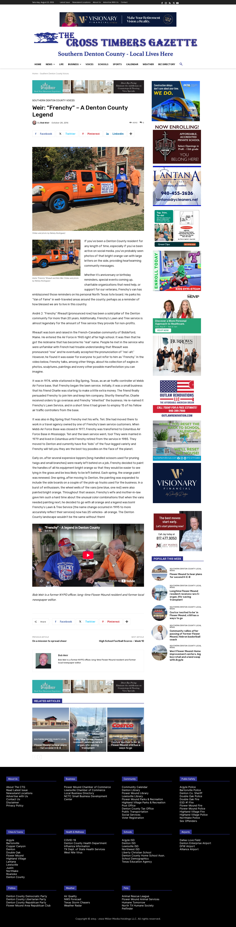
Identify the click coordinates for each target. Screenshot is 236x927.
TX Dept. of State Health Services (84, 849)
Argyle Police (188, 787)
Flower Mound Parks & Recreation (142, 799)
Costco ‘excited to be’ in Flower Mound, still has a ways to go (125, 745)
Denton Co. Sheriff (191, 793)
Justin (9, 867)
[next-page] (39, 757)
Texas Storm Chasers (77, 902)
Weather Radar (73, 905)
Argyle (10, 840)
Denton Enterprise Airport (195, 843)
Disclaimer (12, 802)
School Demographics (135, 858)
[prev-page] (34, 757)
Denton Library (131, 790)
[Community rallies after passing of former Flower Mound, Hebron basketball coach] (159, 632)
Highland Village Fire (192, 811)
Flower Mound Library (135, 793)
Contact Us (13, 799)
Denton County (15, 877)
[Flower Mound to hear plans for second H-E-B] (50, 730)
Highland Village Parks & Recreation (143, 802)
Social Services (131, 814)
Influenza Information (77, 846)
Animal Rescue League (135, 896)
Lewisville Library (132, 796)
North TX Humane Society (138, 905)
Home (35, 73)
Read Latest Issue (17, 790)
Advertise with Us (17, 796)
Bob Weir (44, 123)
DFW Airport (187, 846)
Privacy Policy (14, 805)
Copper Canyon (16, 846)
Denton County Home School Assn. (143, 855)
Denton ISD (129, 843)
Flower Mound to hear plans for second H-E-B (50, 746)
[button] (181, 64)
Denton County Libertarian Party (26, 899)
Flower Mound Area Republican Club (28, 905)
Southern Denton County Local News (50, 740)
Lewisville (12, 864)
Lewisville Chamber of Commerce (84, 790)
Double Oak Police (191, 796)
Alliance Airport (189, 849)
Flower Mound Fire (191, 805)
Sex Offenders (188, 821)
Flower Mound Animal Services (140, 899)
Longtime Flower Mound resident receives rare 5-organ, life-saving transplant (88, 743)
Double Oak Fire (189, 799)
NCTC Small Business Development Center (85, 798)
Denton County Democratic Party (26, 896)
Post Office (128, 805)
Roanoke (11, 874)
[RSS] (170, 2)
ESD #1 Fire (187, 802)
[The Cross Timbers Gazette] (118, 43)
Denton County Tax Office (138, 808)
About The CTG (15, 787)
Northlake (12, 871)
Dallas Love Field (190, 840)
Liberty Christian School (136, 852)
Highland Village (16, 858)
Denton (10, 849)
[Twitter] (173, 2)
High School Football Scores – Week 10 (121, 641)
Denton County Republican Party (26, 902)
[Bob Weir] (34, 123)
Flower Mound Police (192, 808)
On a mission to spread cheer (49, 641)
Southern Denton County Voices (54, 73)
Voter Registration (133, 817)
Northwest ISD (131, 849)
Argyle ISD (128, 840)
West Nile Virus (73, 852)
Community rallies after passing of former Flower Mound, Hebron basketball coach (185, 635)
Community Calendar (135, 787)
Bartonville (12, 843)
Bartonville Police (190, 790)
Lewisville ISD (130, 846)
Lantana (11, 861)
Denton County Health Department (85, 843)
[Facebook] (162, 2)
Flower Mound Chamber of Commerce (87, 787)
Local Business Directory (79, 793)
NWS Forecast (72, 899)
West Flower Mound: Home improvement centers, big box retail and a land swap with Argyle (185, 655)
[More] (130, 134)
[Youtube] (177, 2)
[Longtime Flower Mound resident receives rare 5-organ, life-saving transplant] (88, 730)
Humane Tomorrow (133, 902)
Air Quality (70, 896)
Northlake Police (190, 817)
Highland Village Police (194, 814)
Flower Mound (15, 855)
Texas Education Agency (137, 861)
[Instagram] (166, 2)
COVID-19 (70, 840)
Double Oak (13, 852)
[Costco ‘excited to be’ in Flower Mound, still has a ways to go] (125, 730)
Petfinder (127, 908)
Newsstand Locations (19, 793)
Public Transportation (135, 811)
